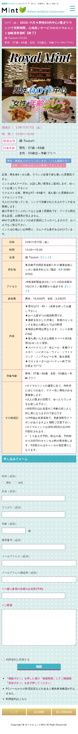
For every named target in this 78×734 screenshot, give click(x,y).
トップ (14, 711)
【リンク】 (46, 257)
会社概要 (39, 711)
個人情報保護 (64, 711)
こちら (23, 698)
